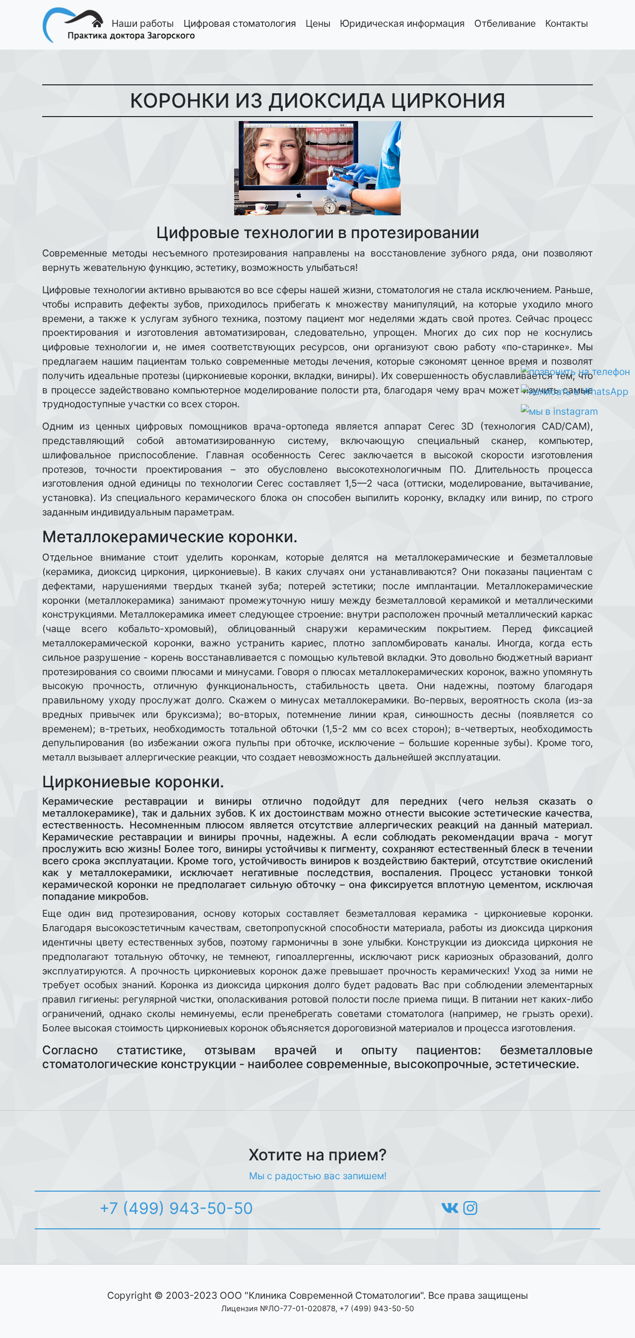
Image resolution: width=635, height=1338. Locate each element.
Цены (318, 23)
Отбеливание (505, 23)
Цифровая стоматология (240, 23)
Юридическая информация (402, 23)
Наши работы (143, 23)
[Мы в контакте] (450, 1208)
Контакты (566, 23)
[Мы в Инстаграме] (470, 1208)
